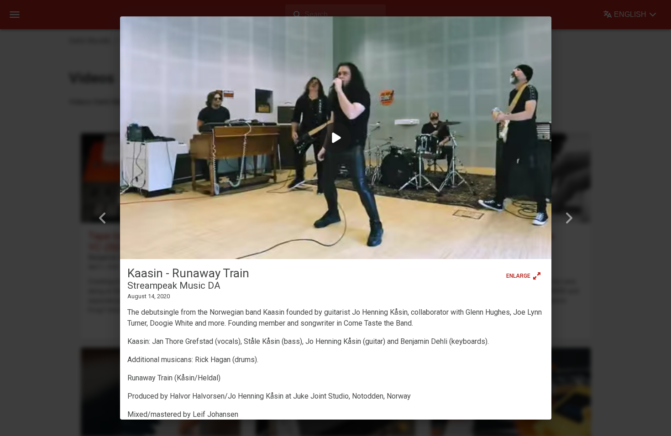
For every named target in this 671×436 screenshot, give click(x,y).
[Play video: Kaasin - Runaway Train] (335, 137)
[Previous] (102, 218)
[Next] (568, 218)
